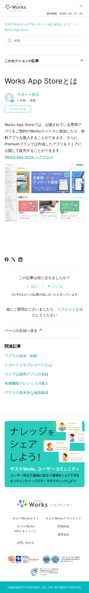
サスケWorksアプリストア (63, 518)
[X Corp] (13, 259)
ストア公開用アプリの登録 (26, 374)
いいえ (57, 286)
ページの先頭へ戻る (22, 330)
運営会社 (63, 534)
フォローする (17, 109)
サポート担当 (28, 94)
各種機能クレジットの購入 (26, 383)
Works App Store (17, 30)
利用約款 (63, 526)
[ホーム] (15, 7)
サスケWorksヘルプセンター (24, 24)
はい (35, 286)
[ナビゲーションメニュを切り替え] (80, 6)
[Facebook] (7, 259)
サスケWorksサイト (25, 518)
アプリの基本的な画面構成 (26, 392)
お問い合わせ (25, 542)
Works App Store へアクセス (29, 157)
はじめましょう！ (60, 24)
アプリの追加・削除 (21, 355)
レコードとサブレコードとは (28, 365)
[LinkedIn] (20, 259)
